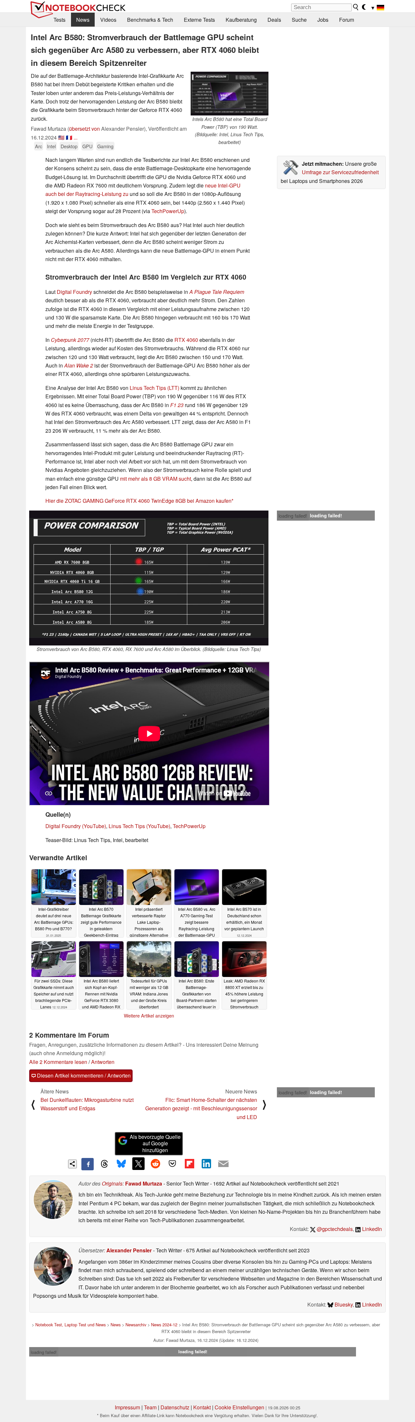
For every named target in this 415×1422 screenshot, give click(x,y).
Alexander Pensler (129, 1250)
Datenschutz (174, 1407)
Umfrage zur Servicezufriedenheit (340, 172)
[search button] (356, 7)
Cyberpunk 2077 (70, 339)
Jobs (322, 19)
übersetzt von (84, 128)
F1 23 (177, 405)
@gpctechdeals (334, 1229)
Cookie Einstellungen (239, 1407)
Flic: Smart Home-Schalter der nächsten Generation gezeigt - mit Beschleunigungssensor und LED (201, 1108)
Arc (38, 146)
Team (150, 1407)
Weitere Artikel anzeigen (149, 1015)
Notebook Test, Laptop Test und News (70, 1324)
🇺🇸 (61, 137)
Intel (51, 146)
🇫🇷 (69, 137)
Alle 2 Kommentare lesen (58, 1062)
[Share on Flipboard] (189, 1163)
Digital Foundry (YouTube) (75, 826)
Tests (59, 19)
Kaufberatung (241, 19)
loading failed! (293, 515)
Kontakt (202, 1407)
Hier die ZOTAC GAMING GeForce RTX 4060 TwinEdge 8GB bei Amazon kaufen (138, 500)
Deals (274, 19)
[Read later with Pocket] (172, 1163)
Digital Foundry (74, 291)
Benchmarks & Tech (150, 19)
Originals (112, 1183)
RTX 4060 (186, 339)
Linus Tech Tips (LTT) (154, 388)
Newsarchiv (135, 1324)
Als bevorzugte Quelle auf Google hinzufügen (155, 1143)
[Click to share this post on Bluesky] (121, 1164)
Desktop (69, 146)
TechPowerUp (167, 211)
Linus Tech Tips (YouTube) (139, 826)
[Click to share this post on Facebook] (87, 1164)
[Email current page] (223, 1164)
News (82, 19)
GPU (87, 146)
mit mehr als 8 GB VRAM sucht (155, 478)
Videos (108, 19)
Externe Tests (199, 19)
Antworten (102, 1062)
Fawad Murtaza (143, 1183)
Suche (299, 19)
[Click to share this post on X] (138, 1163)
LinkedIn (371, 1229)
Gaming (105, 146)
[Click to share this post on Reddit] (155, 1163)
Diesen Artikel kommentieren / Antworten (83, 1075)
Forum (346, 19)
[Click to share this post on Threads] (104, 1164)
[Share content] (72, 1164)
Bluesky (343, 1304)
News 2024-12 (164, 1324)
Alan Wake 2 (78, 365)
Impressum (127, 1407)
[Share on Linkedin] (206, 1163)
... (75, 137)
